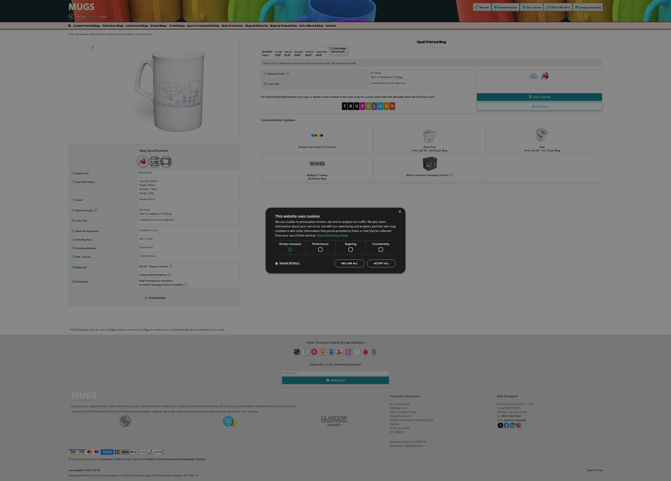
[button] (287, 263)
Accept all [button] (381, 263)
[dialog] (335, 240)
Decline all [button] (349, 263)
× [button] (399, 211)
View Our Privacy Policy (332, 235)
